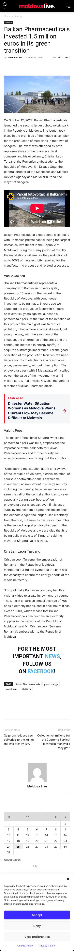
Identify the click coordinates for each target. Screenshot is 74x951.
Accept (37, 915)
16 (65, 835)
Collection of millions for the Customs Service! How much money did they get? (53, 742)
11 (18, 835)
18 (18, 841)
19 (27, 841)
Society (18, 16)
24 (8, 846)
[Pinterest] (26, 66)
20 (36, 841)
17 (8, 841)
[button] (68, 878)
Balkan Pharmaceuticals (27, 684)
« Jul (35, 866)
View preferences (37, 937)
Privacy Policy (47, 945)
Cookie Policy (25, 945)
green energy (51, 684)
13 (36, 835)
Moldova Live (14, 57)
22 (55, 841)
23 (65, 841)
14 (46, 835)
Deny (37, 926)
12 (27, 835)
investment (11, 688)
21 (46, 841)
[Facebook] (8, 66)
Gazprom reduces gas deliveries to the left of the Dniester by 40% (19, 740)
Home (7, 16)
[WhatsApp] (35, 66)
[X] (17, 66)
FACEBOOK (41, 671)
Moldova (26, 688)
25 (18, 846)
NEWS (52, 656)
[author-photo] (37, 772)
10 (8, 835)
